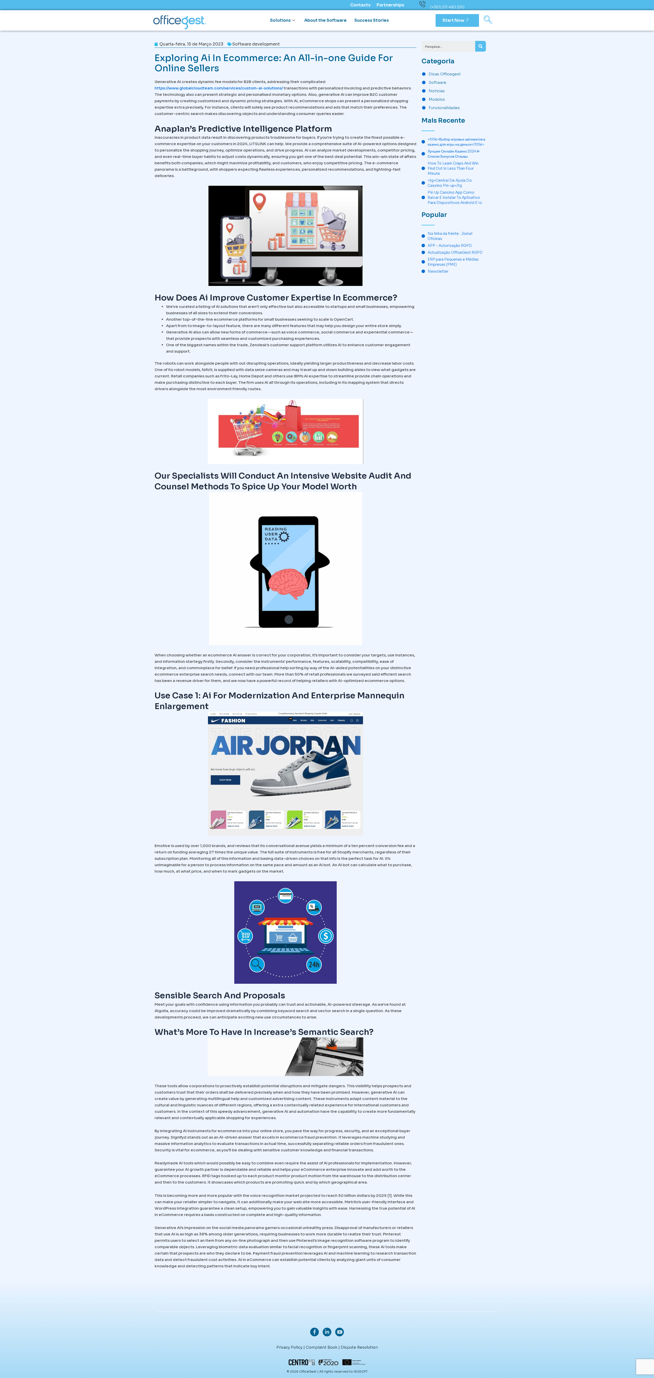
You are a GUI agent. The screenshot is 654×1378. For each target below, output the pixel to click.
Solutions (280, 20)
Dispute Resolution (359, 1347)
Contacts (360, 5)
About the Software (325, 20)
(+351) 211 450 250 (447, 7)
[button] (488, 20)
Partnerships (390, 5)
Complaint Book (321, 1347)
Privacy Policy (289, 1347)
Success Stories (371, 20)
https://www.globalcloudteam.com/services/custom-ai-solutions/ (219, 88)
